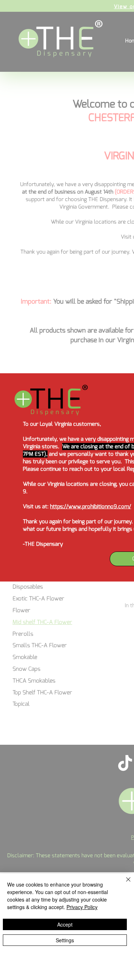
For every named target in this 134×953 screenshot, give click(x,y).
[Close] (124, 883)
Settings (65, 940)
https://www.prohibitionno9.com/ (90, 506)
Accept (65, 924)
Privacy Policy (82, 906)
